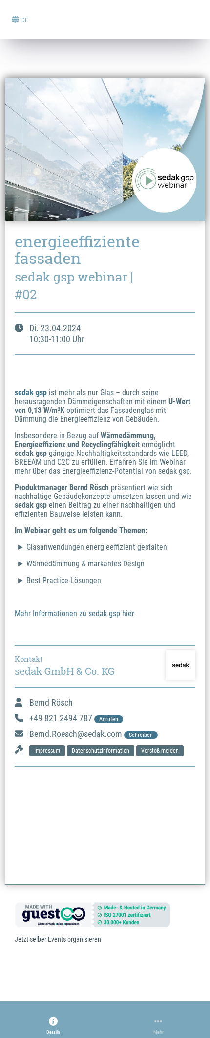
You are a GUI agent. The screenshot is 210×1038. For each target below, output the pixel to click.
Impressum (47, 750)
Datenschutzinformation (100, 750)
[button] (53, 1026)
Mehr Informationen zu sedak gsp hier (74, 613)
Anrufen (108, 719)
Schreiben (141, 735)
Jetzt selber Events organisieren (58, 939)
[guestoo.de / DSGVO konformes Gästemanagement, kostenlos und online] (100, 914)
